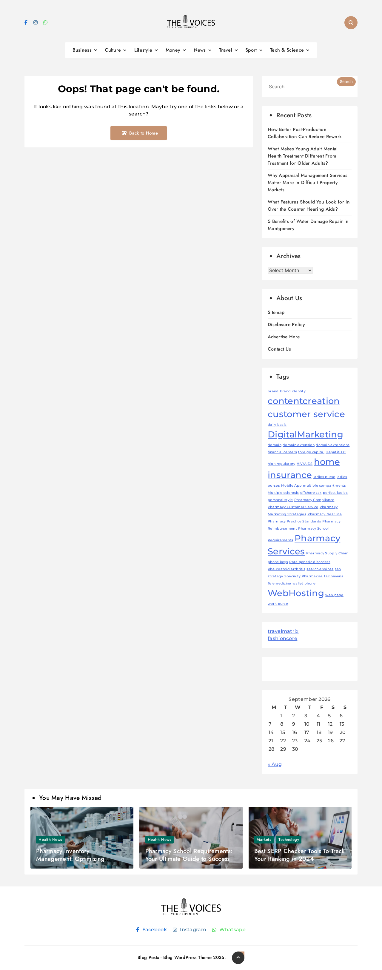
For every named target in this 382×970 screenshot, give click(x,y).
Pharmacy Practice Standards (294, 521)
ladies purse (324, 477)
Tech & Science (287, 50)
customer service (306, 414)
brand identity (293, 391)
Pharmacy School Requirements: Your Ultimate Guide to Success (188, 855)
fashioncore (282, 638)
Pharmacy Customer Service (293, 507)
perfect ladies (335, 493)
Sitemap (276, 312)
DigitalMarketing (305, 434)
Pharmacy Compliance (314, 500)
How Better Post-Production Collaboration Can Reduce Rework (305, 133)
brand (273, 391)
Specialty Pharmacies (303, 576)
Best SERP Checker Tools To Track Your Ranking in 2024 (299, 855)
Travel (225, 50)
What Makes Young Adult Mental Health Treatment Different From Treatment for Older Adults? (303, 155)
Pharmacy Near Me (324, 514)
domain (274, 445)
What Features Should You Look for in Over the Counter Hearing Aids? (309, 205)
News (200, 50)
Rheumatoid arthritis (286, 569)
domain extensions (332, 445)
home (327, 462)
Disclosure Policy (286, 324)
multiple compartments (324, 486)
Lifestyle (143, 50)
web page (334, 595)
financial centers (282, 452)
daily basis (277, 425)
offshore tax (311, 493)
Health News (50, 839)
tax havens (333, 576)
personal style (280, 500)
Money (173, 50)
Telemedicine (279, 583)
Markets (264, 839)
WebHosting (296, 593)
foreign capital (311, 452)
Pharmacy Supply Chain (327, 553)
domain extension (299, 445)
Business (82, 50)
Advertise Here (284, 336)
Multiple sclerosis (283, 493)
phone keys (278, 562)
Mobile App (291, 486)
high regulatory (281, 464)
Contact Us (279, 349)
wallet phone (304, 583)
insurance (290, 475)
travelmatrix (283, 631)
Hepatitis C (336, 452)
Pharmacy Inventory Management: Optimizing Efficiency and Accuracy (70, 859)
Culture (113, 50)
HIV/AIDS (304, 464)
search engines (319, 569)
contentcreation (304, 401)
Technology (288, 839)
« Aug (275, 764)
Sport (251, 50)
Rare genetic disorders (309, 562)
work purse (278, 604)
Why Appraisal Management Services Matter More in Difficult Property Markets (307, 182)
